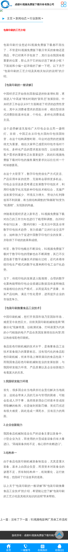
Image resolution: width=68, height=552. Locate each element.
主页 (10, 18)
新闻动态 (21, 18)
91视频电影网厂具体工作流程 (49, 519)
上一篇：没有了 (10, 519)
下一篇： (25, 519)
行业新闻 (35, 18)
